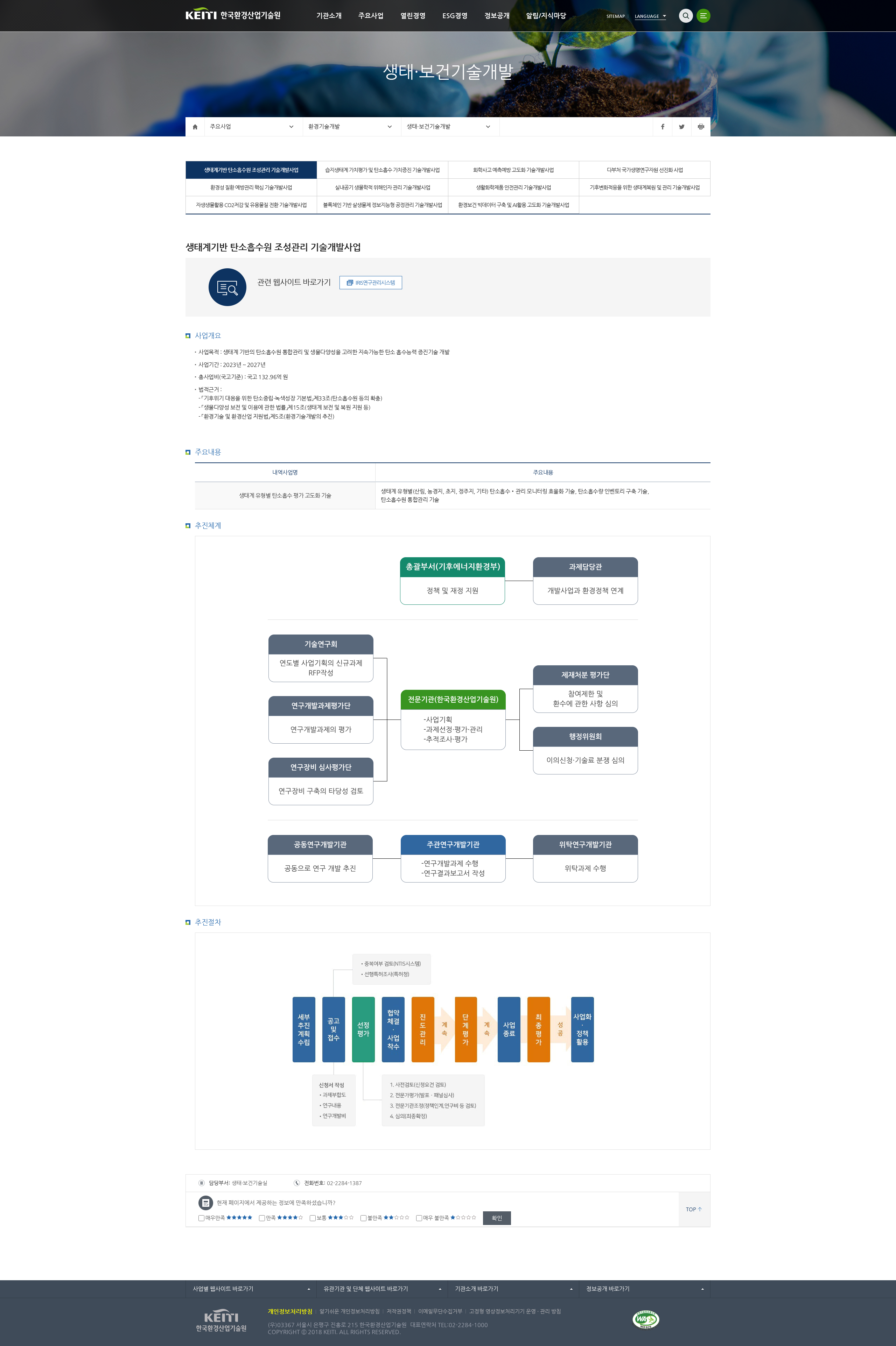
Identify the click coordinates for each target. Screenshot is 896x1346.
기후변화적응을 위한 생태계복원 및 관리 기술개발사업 (645, 187)
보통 (322, 1218)
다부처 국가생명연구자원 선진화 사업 (645, 170)
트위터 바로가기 (681, 126)
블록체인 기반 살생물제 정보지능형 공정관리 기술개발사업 (382, 205)
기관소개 (329, 15)
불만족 (376, 1218)
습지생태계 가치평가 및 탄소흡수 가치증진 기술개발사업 (382, 170)
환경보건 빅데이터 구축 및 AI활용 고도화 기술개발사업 (513, 205)
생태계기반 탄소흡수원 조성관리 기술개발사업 (251, 170)
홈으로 (195, 126)
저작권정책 (399, 1311)
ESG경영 (455, 15)
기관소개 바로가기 (476, 1288)
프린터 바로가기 (700, 126)
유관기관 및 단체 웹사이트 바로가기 (366, 1288)
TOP (691, 1209)
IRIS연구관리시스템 (375, 282)
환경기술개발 (324, 126)
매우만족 (215, 1218)
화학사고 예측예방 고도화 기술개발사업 (513, 170)
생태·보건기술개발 (428, 126)
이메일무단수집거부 (440, 1311)
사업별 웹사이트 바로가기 (223, 1288)
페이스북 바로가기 (662, 126)
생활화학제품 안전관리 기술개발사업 (513, 187)
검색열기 (686, 16)
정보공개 (497, 15)
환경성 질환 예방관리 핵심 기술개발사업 (251, 187)
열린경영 (413, 15)
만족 (271, 1218)
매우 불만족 (436, 1218)
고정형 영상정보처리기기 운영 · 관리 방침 (515, 1311)
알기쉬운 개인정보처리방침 (350, 1311)
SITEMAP (616, 16)
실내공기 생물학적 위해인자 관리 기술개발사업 (382, 187)
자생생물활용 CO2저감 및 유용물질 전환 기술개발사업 (251, 205)
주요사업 (371, 15)
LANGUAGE (647, 16)
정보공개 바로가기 (608, 1288)
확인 (497, 1218)
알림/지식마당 (546, 15)
